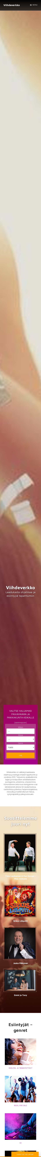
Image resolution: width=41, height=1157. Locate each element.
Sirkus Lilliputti (20, 921)
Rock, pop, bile (20, 1105)
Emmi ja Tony (20, 995)
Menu (35, 5)
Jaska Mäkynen (20, 963)
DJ (20, 1143)
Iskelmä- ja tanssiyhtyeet (20, 1068)
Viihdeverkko (11, 5)
